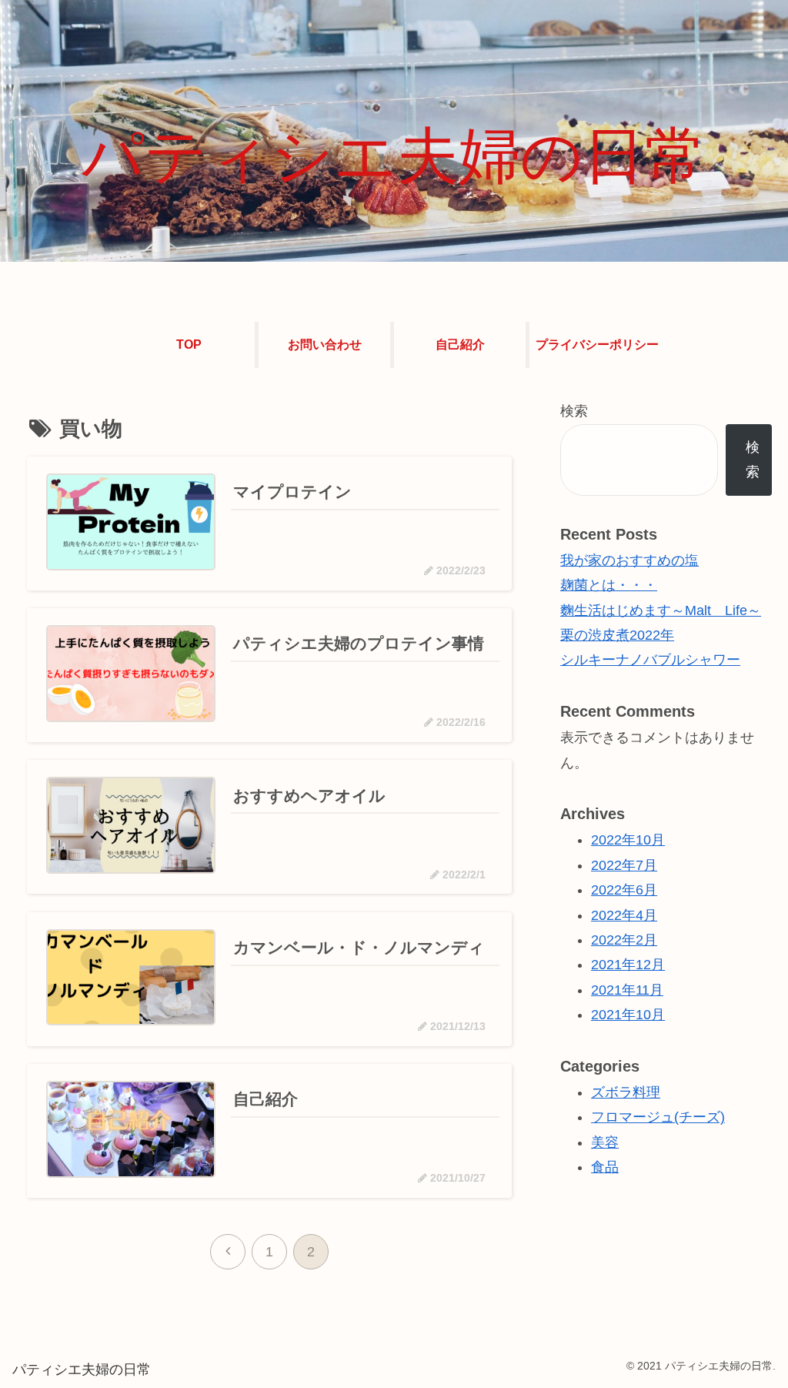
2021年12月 (628, 964)
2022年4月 (624, 915)
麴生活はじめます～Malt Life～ (660, 610)
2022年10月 (628, 840)
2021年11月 (627, 990)
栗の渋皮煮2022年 (617, 635)
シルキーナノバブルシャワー (650, 659)
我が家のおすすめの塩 (629, 560)
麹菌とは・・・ (608, 585)
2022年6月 (624, 890)
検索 (574, 411)
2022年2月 (624, 940)
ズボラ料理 (625, 1092)
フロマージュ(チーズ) (658, 1117)
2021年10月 (628, 1014)
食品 (605, 1167)
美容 (605, 1142)
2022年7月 (624, 865)
